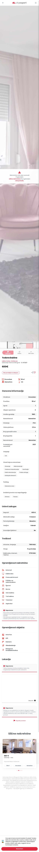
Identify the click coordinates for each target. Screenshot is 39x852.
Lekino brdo (6, 361)
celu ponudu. (19, 181)
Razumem (19, 849)
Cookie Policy (22, 841)
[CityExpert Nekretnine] (19, 3)
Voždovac (14, 361)
